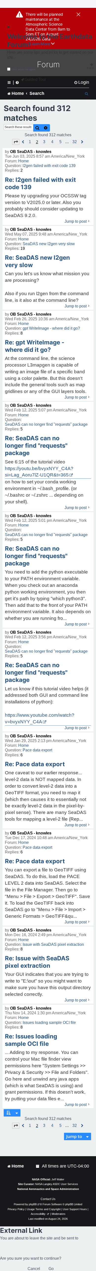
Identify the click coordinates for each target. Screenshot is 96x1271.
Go (51, 1269)
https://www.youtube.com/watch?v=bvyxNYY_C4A (39, 718)
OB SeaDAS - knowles (30, 152)
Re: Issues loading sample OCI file (31, 1040)
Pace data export (37, 750)
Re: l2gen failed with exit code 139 (40, 183)
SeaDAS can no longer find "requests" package (46, 424)
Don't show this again (23, 69)
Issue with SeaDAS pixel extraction (53, 944)
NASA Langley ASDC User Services (56, 1184)
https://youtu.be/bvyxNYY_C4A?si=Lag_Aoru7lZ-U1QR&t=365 (39, 472)
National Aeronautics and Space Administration (48, 1188)
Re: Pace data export (35, 764)
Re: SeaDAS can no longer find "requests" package (36, 446)
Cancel (34, 1269)
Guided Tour (35, 79)
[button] (15, 142)
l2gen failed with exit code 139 (49, 166)
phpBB (33, 1204)
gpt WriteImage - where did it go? (51, 328)
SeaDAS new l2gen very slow (49, 244)
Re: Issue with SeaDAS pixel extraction (37, 962)
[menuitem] (81, 82)
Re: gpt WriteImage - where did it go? (34, 346)
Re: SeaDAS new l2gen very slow (37, 261)
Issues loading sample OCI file (49, 1022)
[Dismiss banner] (78, 14)
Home (23, 161)
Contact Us (48, 1199)
